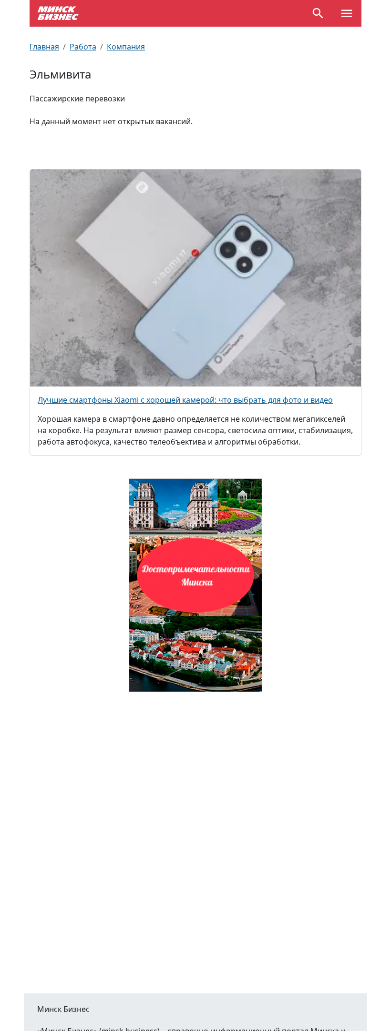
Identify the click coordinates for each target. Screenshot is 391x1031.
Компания (126, 46)
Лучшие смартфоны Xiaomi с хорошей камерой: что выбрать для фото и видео (185, 400)
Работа (83, 46)
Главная (44, 46)
